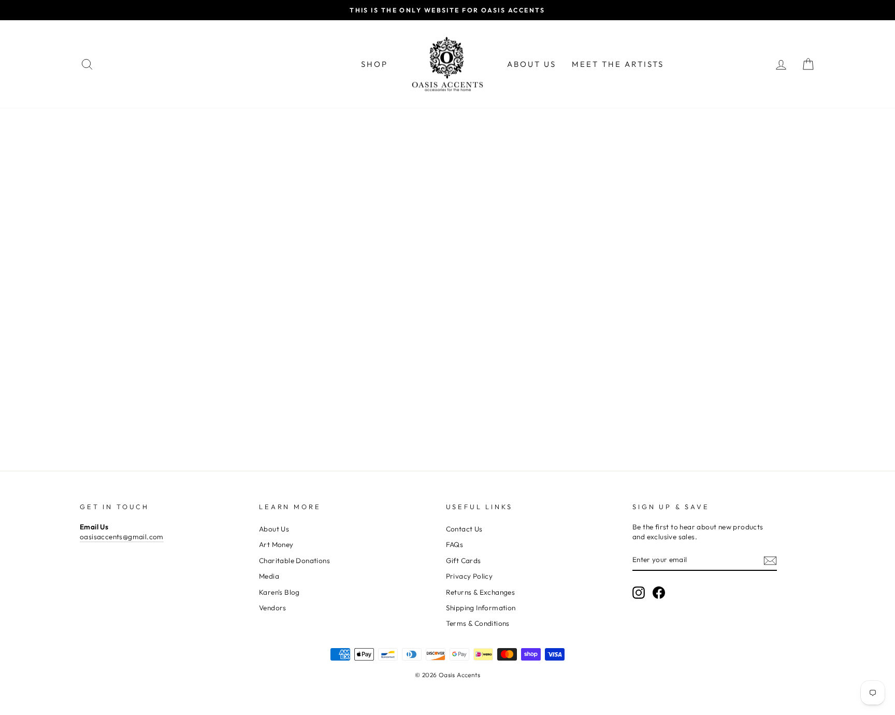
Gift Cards (463, 560)
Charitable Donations (294, 560)
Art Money (276, 544)
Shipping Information (481, 607)
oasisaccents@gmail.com (122, 536)
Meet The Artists (618, 64)
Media (269, 576)
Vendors (272, 607)
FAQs (455, 544)
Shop (374, 64)
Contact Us (464, 529)
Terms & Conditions (478, 623)
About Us (531, 64)
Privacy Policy (469, 576)
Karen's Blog (279, 592)
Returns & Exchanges (480, 592)
